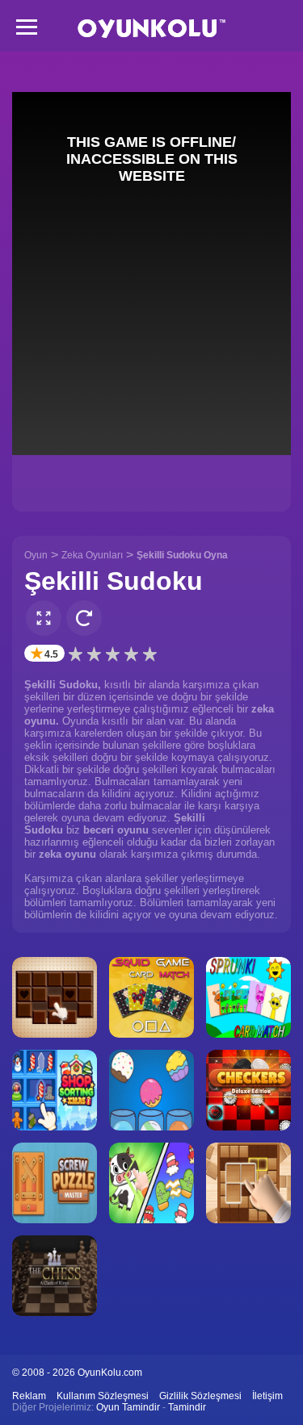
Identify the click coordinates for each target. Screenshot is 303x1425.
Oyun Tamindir (128, 1407)
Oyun (36, 555)
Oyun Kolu (151, 29)
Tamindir (187, 1407)
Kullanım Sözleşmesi (103, 1396)
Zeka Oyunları (92, 555)
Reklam (29, 1396)
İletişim (267, 1396)
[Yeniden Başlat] (84, 618)
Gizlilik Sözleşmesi (200, 1396)
